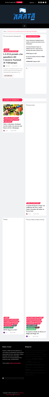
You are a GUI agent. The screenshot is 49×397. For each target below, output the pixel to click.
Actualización (27, 350)
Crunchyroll (33, 352)
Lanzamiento (37, 356)
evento (40, 354)
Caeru (7, 130)
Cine (30, 352)
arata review (40, 350)
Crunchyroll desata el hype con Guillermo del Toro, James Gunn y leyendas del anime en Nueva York (34, 48)
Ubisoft (35, 370)
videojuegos (39, 370)
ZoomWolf (8, 66)
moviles (42, 356)
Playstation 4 (29, 364)
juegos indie (30, 356)
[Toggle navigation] (24, 26)
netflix (26, 359)
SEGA (37, 367)
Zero (6, 332)
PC (29, 361)
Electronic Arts (42, 352)
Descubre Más (8, 75)
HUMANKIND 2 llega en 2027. (33, 61)
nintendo (29, 359)
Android (32, 350)
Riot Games (32, 367)
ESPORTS (36, 354)
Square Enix (41, 367)
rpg (35, 367)
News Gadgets (9, 394)
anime (35, 350)
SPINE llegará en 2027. (31, 53)
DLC (39, 352)
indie (45, 354)
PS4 (26, 367)
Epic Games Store (29, 354)
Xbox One (28, 372)
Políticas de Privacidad (14, 363)
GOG (42, 354)
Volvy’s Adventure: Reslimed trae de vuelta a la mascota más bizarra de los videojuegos (35, 42)
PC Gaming (33, 362)
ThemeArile (17, 394)
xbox (44, 370)
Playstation (38, 362)
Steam (28, 369)
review (29, 367)
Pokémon (44, 364)
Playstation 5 (38, 365)
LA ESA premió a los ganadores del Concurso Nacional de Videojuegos (22, 31)
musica (45, 356)
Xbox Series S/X (36, 373)
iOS (26, 356)
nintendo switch (37, 359)
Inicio (5, 31)
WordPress (20, 393)
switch (32, 370)
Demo (36, 352)
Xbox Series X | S (30, 374)
